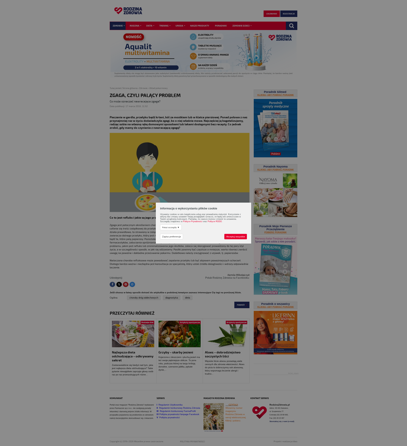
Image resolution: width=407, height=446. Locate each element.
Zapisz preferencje (171, 236)
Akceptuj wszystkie (235, 236)
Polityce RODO (215, 221)
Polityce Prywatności (192, 221)
